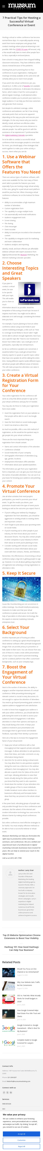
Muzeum (23, 255)
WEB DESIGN (6, 1104)
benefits (27, 86)
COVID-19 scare (22, 49)
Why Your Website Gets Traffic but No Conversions (28, 983)
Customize (21, 1140)
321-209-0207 (12, 1077)
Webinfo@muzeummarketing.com (18, 1081)
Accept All (21, 1134)
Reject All (21, 1146)
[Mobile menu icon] (3, 6)
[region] (21, 1131)
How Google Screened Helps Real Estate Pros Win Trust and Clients (28, 1013)
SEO (3, 1109)
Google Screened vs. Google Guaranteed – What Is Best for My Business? (28, 1028)
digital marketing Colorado (15, 135)
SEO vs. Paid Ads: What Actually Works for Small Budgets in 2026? (28, 998)
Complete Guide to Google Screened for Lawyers (27, 1041)
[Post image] (8, 972)
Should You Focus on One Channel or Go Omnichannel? (28, 970)
